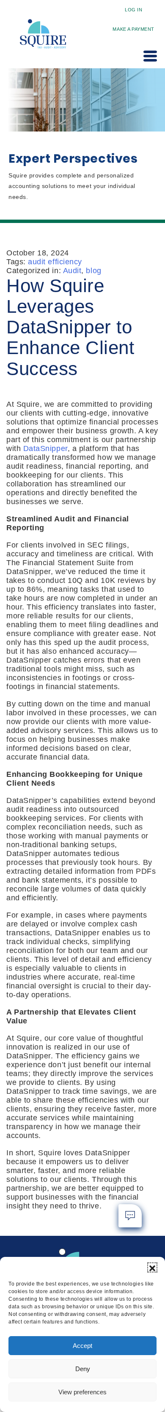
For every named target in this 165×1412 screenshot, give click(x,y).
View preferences (82, 1392)
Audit (72, 270)
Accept (82, 1345)
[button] (152, 1267)
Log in (133, 9)
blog (93, 270)
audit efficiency (55, 262)
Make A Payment (133, 29)
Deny (82, 1368)
